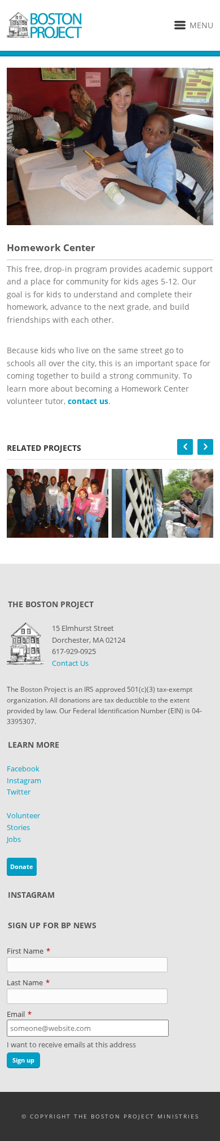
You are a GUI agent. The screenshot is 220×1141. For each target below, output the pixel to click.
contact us (88, 401)
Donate (21, 866)
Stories (18, 827)
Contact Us (70, 663)
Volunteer (23, 815)
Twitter (18, 792)
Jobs (14, 839)
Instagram (24, 780)
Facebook (23, 768)
